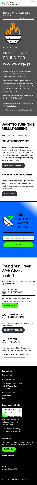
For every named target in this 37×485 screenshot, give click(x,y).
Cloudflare (5, 431)
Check (19, 245)
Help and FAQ (7, 375)
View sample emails (13, 165)
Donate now (10, 305)
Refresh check (11, 106)
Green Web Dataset (15, 74)
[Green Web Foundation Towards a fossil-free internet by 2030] (9, 3)
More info (8, 449)
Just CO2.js (13, 469)
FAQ (3, 479)
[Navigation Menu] (33, 3)
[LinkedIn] (3, 460)
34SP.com (16, 431)
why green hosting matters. (24, 110)
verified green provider (10, 422)
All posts (5, 469)
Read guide (9, 194)
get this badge (8, 424)
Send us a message (13, 330)
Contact (25, 479)
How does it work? (27, 18)
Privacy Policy (13, 479)
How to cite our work (14, 355)
